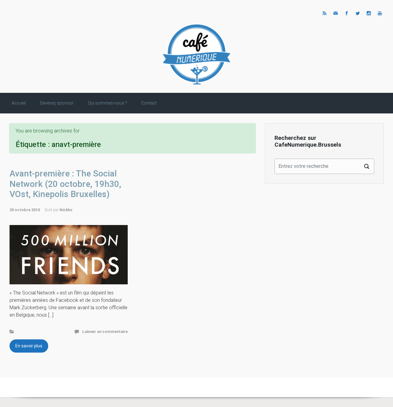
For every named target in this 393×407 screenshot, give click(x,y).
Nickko (66, 209)
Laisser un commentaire (105, 331)
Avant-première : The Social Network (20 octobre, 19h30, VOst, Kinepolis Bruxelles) (65, 183)
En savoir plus (28, 345)
